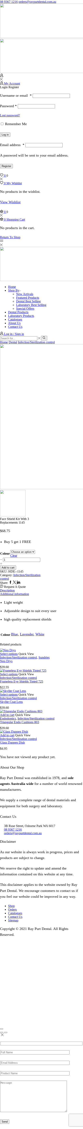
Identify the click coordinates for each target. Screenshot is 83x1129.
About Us (14, 323)
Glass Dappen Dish (12, 742)
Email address (12, 145)
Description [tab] (7, 590)
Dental (13, 342)
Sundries (44, 657)
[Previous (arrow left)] (1, 1032)
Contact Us (15, 326)
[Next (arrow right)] (5, 1032)
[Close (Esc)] (1, 1028)
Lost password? (10, 115)
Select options (9, 654)
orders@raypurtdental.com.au (37, 1)
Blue (14, 634)
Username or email (16, 95)
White (39, 634)
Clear (13, 555)
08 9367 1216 (9, 1)
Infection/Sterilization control (36, 342)
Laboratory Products (21, 316)
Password (8, 106)
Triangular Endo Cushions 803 (19, 722)
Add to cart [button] (7, 715)
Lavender (26, 634)
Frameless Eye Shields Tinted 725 (21, 681)
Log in (5, 134)
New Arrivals (24, 294)
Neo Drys (6, 661)
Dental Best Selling (28, 301)
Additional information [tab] (14, 594)
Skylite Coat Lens (11, 702)
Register (6, 166)
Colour (5, 553)
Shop (11, 906)
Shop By (13, 290)
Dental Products (18, 312)
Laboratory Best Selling (31, 305)
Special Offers (25, 308)
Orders (12, 909)
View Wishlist (10, 202)
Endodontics (8, 718)
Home (12, 286)
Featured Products (27, 297)
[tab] (41, 590)
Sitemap (13, 920)
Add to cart (8, 567)
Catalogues (15, 319)
